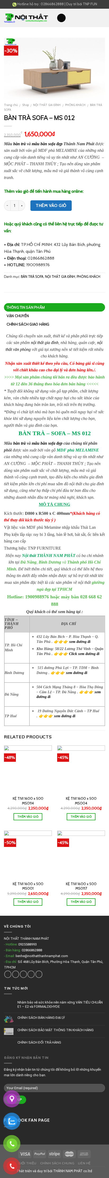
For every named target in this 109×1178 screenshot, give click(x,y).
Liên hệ (84, 1163)
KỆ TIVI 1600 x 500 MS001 (28, 886)
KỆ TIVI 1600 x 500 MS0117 (81, 886)
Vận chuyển (18, 316)
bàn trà (19, 144)
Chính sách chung (57, 1163)
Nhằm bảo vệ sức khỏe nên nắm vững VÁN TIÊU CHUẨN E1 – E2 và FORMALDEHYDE (60, 1004)
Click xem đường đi (84, 654)
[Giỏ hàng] (102, 18)
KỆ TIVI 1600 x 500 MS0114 (28, 800)
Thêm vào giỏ (51, 205)
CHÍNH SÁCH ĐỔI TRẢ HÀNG (39, 1042)
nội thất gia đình (44, 342)
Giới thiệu (27, 1163)
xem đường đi (79, 641)
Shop (25, 105)
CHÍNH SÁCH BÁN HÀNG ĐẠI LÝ (41, 1018)
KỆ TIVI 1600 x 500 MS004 (81, 800)
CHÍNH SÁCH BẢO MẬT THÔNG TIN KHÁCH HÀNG (55, 1030)
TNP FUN (90, 4)
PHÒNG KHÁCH (75, 105)
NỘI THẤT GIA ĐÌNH (47, 105)
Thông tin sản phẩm (26, 307)
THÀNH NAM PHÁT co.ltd (72, 1171)
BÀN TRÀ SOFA (32, 277)
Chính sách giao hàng (28, 324)
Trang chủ (11, 105)
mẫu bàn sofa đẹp (47, 144)
